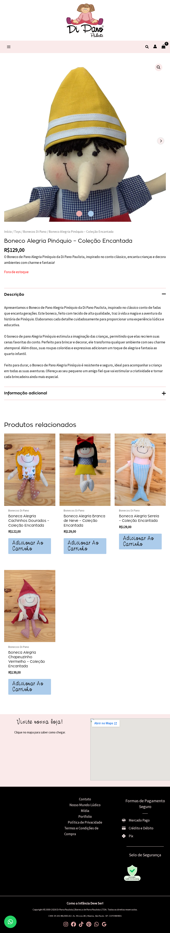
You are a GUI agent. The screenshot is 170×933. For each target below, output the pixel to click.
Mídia (85, 810)
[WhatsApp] (96, 924)
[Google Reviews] (104, 924)
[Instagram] (65, 924)
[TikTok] (81, 924)
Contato (85, 799)
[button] (147, 47)
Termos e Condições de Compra (81, 831)
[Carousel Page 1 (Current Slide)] (79, 214)
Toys (17, 232)
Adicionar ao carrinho (27, 546)
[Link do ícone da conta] (155, 46)
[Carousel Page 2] (91, 214)
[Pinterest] (88, 924)
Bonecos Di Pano (34, 232)
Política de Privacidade (85, 822)
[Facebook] (73, 924)
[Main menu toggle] (8, 46)
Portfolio (85, 816)
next (161, 141)
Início (8, 232)
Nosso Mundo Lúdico (85, 805)
